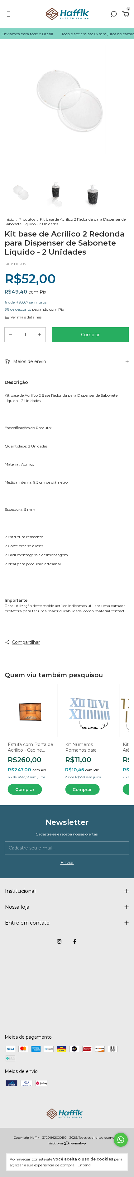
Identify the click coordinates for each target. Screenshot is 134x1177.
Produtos (27, 219)
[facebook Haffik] (74, 941)
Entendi (85, 1165)
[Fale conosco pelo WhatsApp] (121, 1140)
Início (9, 219)
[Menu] (9, 15)
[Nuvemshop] (67, 1144)
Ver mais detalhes (25, 317)
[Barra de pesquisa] (114, 15)
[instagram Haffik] (59, 941)
